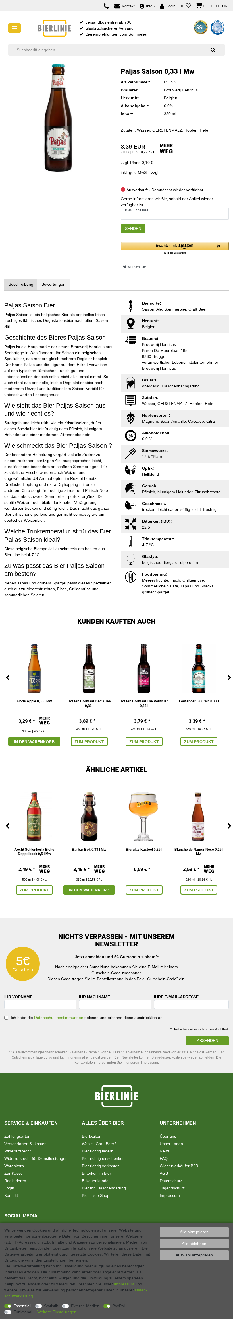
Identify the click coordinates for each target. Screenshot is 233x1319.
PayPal (118, 1306)
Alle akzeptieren (194, 1232)
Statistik (51, 1306)
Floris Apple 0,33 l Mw (34, 701)
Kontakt (11, 1195)
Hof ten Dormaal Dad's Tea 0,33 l (89, 703)
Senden (133, 228)
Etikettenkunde (95, 1180)
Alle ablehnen (194, 1243)
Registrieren (15, 1180)
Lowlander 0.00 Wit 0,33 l (199, 701)
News (165, 1151)
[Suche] (211, 50)
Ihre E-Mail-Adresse (176, 997)
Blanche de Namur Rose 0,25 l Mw (198, 852)
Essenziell (22, 1306)
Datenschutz (171, 1180)
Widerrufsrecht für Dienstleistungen (36, 1158)
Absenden (207, 1040)
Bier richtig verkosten (101, 1166)
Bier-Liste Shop (95, 1195)
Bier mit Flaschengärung (104, 1188)
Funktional (22, 1312)
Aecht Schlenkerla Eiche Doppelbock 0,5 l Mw (34, 852)
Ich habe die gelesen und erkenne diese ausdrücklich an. (87, 1017)
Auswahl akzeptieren (194, 1255)
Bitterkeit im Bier (96, 1173)
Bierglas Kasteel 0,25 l (144, 850)
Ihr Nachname (94, 997)
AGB (164, 1173)
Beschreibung (21, 284)
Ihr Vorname (18, 997)
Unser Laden (171, 1143)
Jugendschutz (172, 1188)
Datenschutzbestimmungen (58, 1017)
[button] (175, 248)
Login (9, 1188)
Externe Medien (85, 1306)
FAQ (164, 1158)
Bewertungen (53, 284)
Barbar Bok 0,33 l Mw (89, 850)
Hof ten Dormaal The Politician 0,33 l (144, 703)
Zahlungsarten (17, 1136)
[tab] (21, 284)
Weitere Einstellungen (56, 1312)
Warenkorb (14, 1166)
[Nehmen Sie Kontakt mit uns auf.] (108, 6)
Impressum (170, 1195)
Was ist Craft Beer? (99, 1143)
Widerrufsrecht (17, 1151)
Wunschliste (136, 267)
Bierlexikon (91, 1136)
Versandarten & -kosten (25, 1143)
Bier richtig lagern (97, 1151)
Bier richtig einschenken (103, 1158)
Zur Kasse (13, 1173)
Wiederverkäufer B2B (179, 1166)
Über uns (168, 1136)
